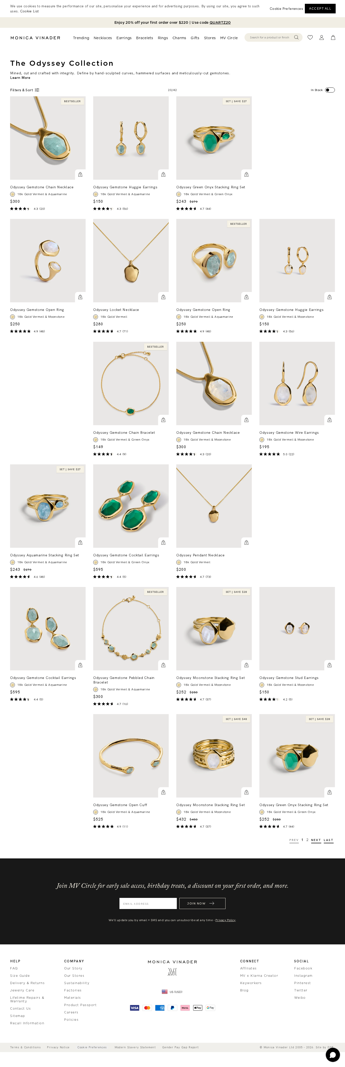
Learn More (20, 77)
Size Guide (20, 976)
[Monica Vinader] (35, 37)
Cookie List (29, 11)
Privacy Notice (58, 1047)
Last (329, 840)
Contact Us (20, 1008)
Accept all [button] (320, 8)
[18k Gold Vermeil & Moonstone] (12, 316)
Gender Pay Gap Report (180, 1047)
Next (316, 840)
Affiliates (248, 968)
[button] (80, 174)
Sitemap (17, 1016)
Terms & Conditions (25, 1047)
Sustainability (76, 983)
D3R (331, 1047)
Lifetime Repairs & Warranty (27, 999)
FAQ (14, 968)
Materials (72, 998)
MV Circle (229, 38)
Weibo (300, 998)
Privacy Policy (225, 920)
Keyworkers (251, 983)
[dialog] (172, 8)
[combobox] (271, 37)
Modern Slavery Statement (135, 1047)
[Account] (321, 37)
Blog (244, 990)
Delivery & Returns (27, 983)
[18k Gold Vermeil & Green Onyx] (95, 439)
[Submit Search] (296, 37)
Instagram (303, 976)
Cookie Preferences (92, 1047)
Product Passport (80, 1005)
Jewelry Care (22, 990)
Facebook (303, 968)
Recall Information (27, 1023)
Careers (71, 1012)
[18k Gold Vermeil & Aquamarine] (12, 194)
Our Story (73, 968)
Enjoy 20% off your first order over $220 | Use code (172, 22)
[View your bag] (333, 37)
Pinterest (302, 983)
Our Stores (74, 976)
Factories (73, 990)
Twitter (301, 990)
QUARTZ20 (220, 22)
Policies (71, 1019)
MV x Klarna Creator (259, 976)
